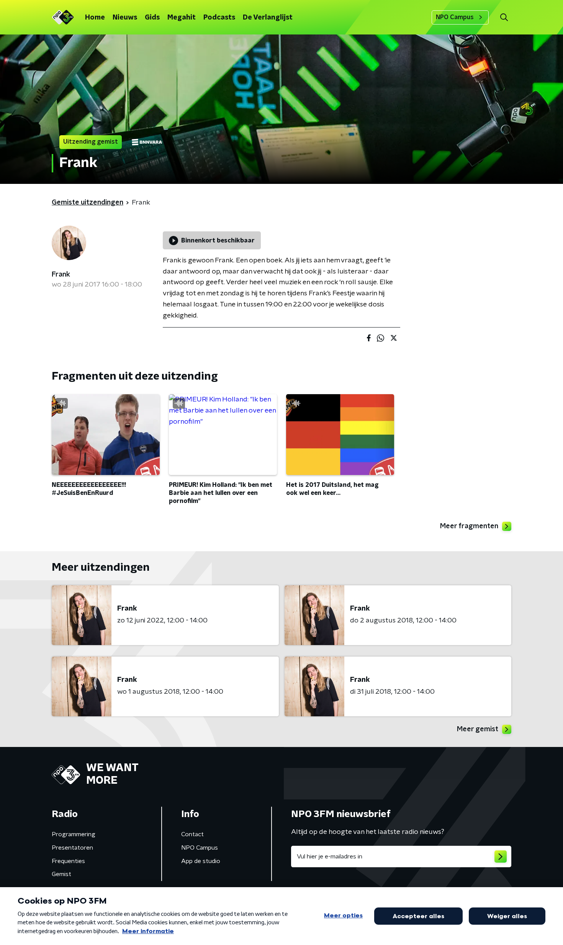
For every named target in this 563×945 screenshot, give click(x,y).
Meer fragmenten (469, 526)
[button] (503, 17)
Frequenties (68, 861)
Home (95, 17)
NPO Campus (455, 17)
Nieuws (125, 17)
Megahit (181, 17)
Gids (152, 17)
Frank (61, 274)
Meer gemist (477, 729)
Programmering (73, 834)
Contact (192, 834)
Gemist (61, 874)
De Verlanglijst (268, 17)
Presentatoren (72, 848)
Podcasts (219, 17)
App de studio (200, 861)
